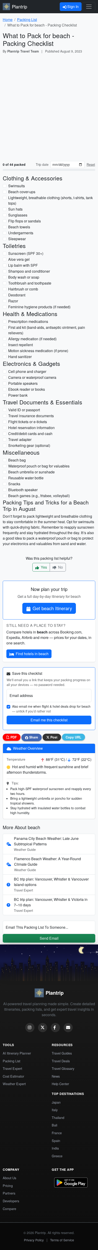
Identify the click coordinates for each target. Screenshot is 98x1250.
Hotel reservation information (31, 427)
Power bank (18, 395)
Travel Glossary (63, 1068)
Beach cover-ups (21, 191)
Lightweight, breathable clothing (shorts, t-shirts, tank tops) (50, 200)
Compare (9, 1208)
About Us (9, 1177)
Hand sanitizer (20, 356)
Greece (57, 1155)
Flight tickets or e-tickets (27, 421)
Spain (56, 1140)
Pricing (8, 1185)
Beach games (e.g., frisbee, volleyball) (39, 495)
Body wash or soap (23, 277)
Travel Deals (61, 1060)
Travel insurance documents (31, 415)
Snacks (14, 483)
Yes (43, 567)
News (56, 1076)
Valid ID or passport (24, 409)
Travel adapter (19, 439)
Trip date (42, 164)
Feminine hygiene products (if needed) (39, 306)
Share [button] (33, 737)
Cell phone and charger (27, 371)
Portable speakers (23, 383)
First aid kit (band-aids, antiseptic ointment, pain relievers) (46, 330)
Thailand (58, 1117)
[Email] (68, 1027)
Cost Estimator (13, 1076)
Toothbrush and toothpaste (29, 283)
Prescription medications (28, 321)
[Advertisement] (49, 108)
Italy (55, 1109)
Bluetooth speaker (23, 489)
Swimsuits (16, 185)
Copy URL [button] (73, 737)
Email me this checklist (49, 720)
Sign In (72, 6)
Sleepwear (17, 238)
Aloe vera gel (19, 259)
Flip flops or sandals (24, 221)
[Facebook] (55, 1027)
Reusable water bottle (26, 477)
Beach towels (19, 226)
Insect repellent (20, 344)
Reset (91, 164)
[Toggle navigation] (89, 6)
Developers (11, 1200)
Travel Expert (12, 1068)
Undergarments (20, 232)
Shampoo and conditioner (29, 271)
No (60, 567)
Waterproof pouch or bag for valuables (39, 466)
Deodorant (16, 295)
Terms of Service (62, 1240)
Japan (56, 1102)
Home (8, 19)
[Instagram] (29, 1027)
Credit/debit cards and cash (30, 433)
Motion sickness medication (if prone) (38, 350)
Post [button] (53, 737)
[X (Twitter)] (42, 1027)
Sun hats (15, 209)
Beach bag (17, 460)
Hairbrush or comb (23, 289)
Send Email (49, 938)
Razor (13, 300)
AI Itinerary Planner (17, 1053)
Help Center (60, 1083)
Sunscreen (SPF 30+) (25, 253)
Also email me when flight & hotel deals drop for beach (51, 708)
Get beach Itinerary (52, 608)
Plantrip (19, 6)
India (55, 1148)
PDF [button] (13, 737)
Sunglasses (17, 215)
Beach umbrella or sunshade (31, 472)
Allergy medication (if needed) (32, 338)
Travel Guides (62, 1053)
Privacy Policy (34, 1240)
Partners (9, 1193)
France (57, 1132)
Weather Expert (14, 1083)
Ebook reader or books (26, 389)
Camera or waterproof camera (32, 377)
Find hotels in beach (32, 653)
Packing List (27, 19)
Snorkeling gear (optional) (29, 445)
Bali (54, 1125)
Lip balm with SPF (23, 265)
